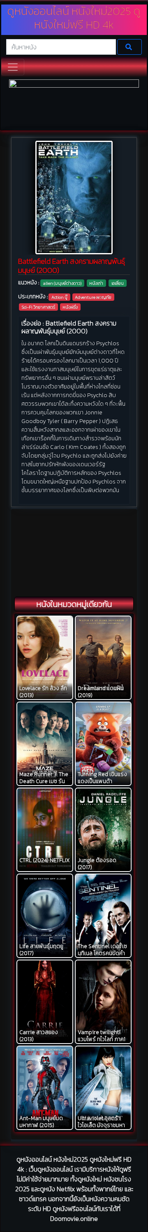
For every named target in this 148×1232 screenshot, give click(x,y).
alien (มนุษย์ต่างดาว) (62, 283)
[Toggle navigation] (12, 67)
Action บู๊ (59, 297)
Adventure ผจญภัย (93, 297)
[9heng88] (73, 104)
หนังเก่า (96, 283)
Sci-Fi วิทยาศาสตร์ (38, 307)
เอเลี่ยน (117, 283)
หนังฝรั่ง (70, 307)
